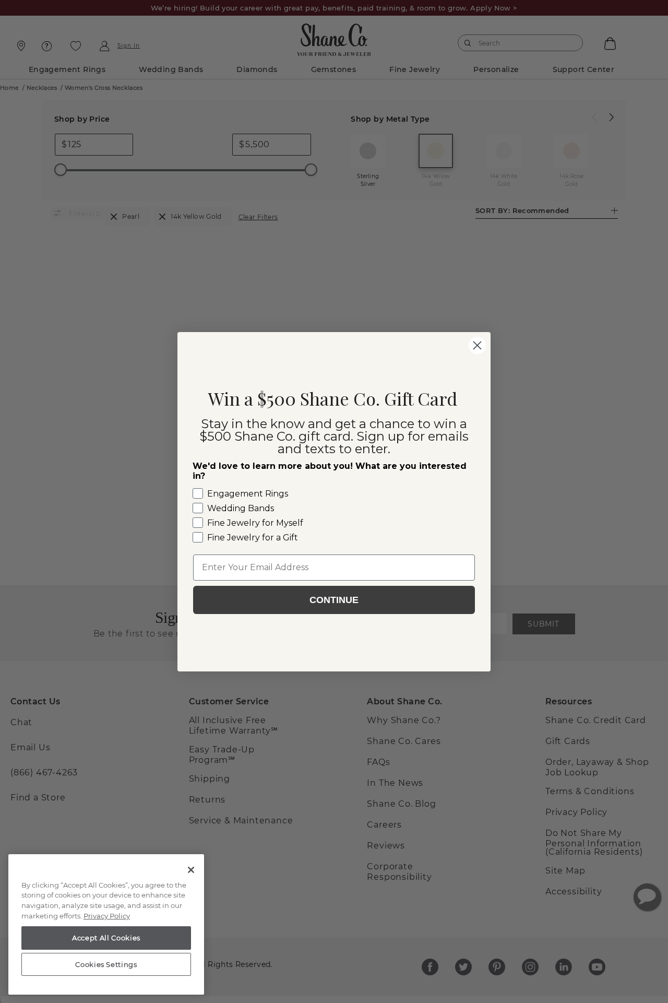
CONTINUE (334, 600)
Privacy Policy (107, 916)
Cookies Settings (106, 964)
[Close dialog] (477, 345)
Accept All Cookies (106, 938)
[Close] (191, 869)
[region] (106, 924)
